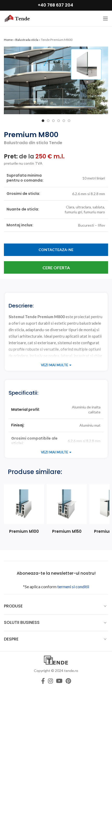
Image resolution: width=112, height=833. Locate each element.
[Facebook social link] (43, 680)
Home (8, 40)
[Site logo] (17, 18)
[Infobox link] (24, 509)
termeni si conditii (73, 586)
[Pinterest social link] (68, 680)
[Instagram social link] (50, 680)
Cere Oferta (56, 267)
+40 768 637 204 (55, 5)
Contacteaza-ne (56, 249)
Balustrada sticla (26, 40)
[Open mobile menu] (105, 18)
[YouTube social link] (59, 680)
